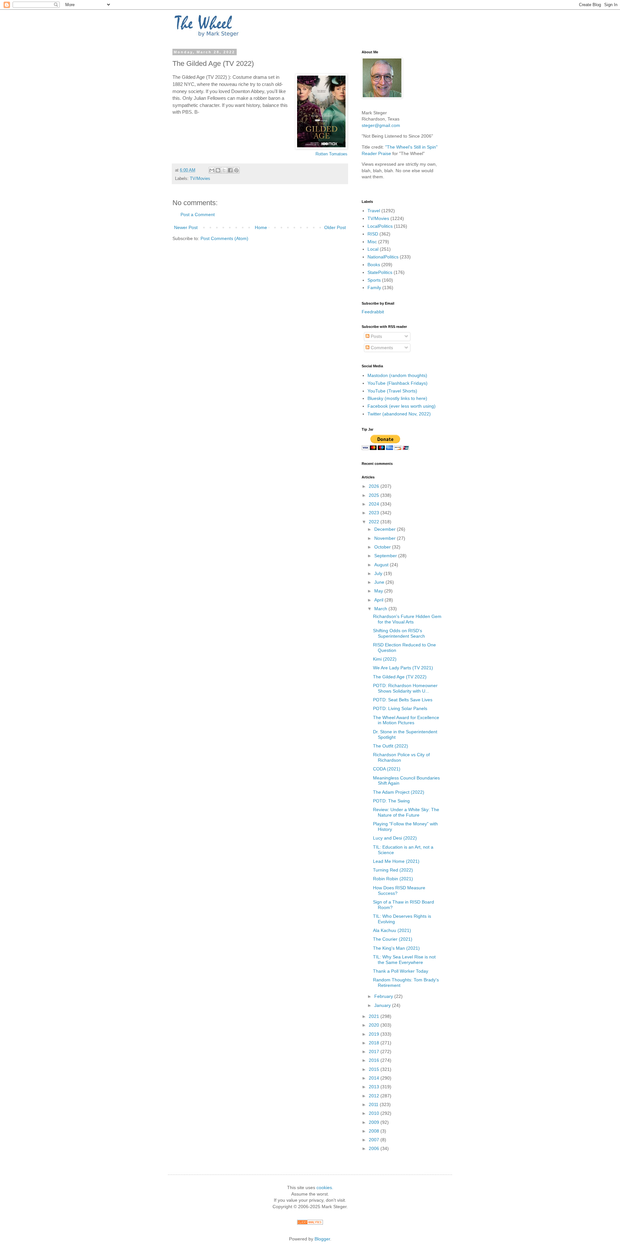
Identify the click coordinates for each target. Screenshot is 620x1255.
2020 (374, 1025)
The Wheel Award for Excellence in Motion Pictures (406, 720)
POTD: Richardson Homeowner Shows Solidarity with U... (405, 688)
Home (261, 227)
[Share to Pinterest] (236, 170)
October (383, 546)
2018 (374, 1042)
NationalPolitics (382, 256)
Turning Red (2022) (393, 870)
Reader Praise (376, 153)
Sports (374, 280)
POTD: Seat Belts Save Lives (402, 699)
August (382, 564)
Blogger (322, 1238)
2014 (374, 1078)
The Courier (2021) (392, 939)
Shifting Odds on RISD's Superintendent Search (399, 633)
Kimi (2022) (385, 659)
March (381, 608)
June (380, 582)
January (383, 1005)
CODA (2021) (386, 768)
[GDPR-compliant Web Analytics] (310, 1223)
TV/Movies (200, 178)
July (379, 573)
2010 (374, 1113)
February (384, 996)
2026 (374, 486)
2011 (374, 1104)
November (385, 538)
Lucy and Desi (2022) (395, 838)
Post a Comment (198, 214)
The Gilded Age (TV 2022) (400, 676)
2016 (374, 1060)
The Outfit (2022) (390, 745)
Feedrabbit (373, 311)
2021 (374, 1016)
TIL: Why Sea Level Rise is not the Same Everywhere (404, 959)
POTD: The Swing (391, 800)
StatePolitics (379, 272)
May (379, 590)
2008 (374, 1131)
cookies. (324, 1187)
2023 (374, 512)
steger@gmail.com (381, 125)
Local (372, 249)
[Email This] (212, 170)
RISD (372, 233)
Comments (381, 347)
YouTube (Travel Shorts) (392, 390)
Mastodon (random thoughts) (397, 375)
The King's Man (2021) (396, 948)
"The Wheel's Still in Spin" (411, 147)
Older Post (335, 227)
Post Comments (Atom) (224, 238)
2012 (374, 1095)
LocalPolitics (380, 226)
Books (373, 264)
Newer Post (186, 227)
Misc (372, 241)
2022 (374, 521)
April (379, 599)
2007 (374, 1139)
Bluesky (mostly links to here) (397, 398)
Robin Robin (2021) (393, 878)
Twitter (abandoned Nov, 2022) (399, 413)
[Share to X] (224, 170)
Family (374, 287)
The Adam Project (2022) (398, 792)
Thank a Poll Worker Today (400, 971)
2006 (374, 1148)
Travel (373, 210)
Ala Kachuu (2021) (392, 930)
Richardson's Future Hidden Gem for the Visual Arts (407, 619)
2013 (374, 1086)
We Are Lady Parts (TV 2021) (403, 667)
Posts (375, 336)
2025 (374, 495)
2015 (374, 1069)
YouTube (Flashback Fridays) (397, 383)
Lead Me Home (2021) (396, 861)
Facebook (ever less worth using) (401, 406)
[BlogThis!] (218, 170)
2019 (374, 1034)
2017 (374, 1051)
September (386, 555)
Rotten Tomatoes (331, 154)
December (385, 529)
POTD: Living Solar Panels (400, 708)
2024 (374, 504)
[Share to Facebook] (230, 170)
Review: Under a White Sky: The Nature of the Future (406, 812)
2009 (374, 1122)
